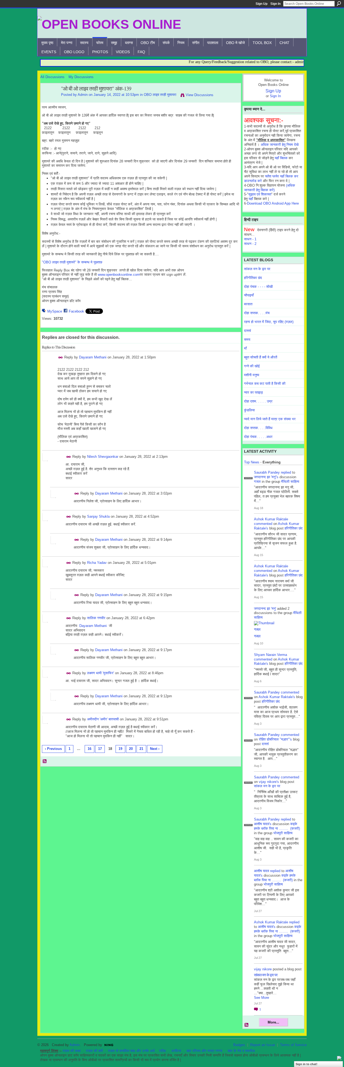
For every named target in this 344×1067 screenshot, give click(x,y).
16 (89, 749)
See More (261, 998)
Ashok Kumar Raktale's (277, 697)
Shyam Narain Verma (270, 655)
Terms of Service (293, 1045)
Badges (239, 1045)
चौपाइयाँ (249, 295)
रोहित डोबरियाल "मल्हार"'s (275, 739)
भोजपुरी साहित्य (282, 833)
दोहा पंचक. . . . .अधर (258, 437)
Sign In (275, 4)
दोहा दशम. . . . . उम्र (258, 401)
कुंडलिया (249, 410)
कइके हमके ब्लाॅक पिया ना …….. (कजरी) (277, 826)
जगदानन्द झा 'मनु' (265, 609)
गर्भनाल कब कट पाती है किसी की (264, 384)
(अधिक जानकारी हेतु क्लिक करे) (269, 187)
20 (131, 749)
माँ (245, 348)
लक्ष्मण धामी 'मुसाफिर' (100, 673)
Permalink (60, 357)
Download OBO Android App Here (273, 203)
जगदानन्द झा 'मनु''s (266, 477)
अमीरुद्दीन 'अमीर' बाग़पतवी (103, 719)
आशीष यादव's (262, 824)
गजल (257, 482)
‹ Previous (53, 749)
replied (286, 472)
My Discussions (81, 77)
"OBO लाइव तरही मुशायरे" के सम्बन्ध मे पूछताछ (72, 262)
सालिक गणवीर (96, 618)
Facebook (76, 311)
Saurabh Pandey (267, 472)
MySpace (54, 311)
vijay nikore (263, 969)
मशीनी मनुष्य (251, 375)
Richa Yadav (97, 563)
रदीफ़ (162, 1051)
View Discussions (199, 95)
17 (100, 749)
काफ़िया (176, 1051)
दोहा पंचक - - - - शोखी (258, 287)
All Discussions (52, 77)
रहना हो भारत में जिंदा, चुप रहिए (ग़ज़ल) (268, 322)
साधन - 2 (250, 244)
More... (273, 1022)
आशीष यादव (261, 871)
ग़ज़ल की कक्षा (72, 1051)
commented (263, 524)
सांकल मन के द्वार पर (257, 269)
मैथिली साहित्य (290, 482)
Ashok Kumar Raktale (271, 519)
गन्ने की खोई (252, 366)
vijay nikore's (269, 782)
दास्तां (247, 331)
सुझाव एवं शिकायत (259, 194)
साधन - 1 (250, 239)
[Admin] (49, 100)
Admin (83, 95)
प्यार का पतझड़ (253, 392)
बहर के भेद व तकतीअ (241, 1051)
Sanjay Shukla (98, 516)
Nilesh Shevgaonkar (102, 457)
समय (247, 339)
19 (120, 749)
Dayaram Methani (92, 357)
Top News (251, 462)
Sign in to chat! (306, 1064)
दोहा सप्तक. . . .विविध (258, 428)
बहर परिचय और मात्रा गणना (204, 1051)
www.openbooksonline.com (119, 275)
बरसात (248, 304)
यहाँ (251, 199)
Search (339, 3)
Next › (154, 749)
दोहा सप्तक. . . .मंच (257, 313)
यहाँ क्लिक (281, 158)
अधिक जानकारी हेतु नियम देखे (280, 145)
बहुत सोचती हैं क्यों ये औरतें (260, 357)
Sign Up (261, 4)
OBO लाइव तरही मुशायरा (160, 95)
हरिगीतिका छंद (253, 278)
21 (141, 749)
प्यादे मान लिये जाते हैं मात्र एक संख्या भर (270, 419)
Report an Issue (262, 1045)
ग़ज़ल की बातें (94, 1051)
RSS (44, 761)
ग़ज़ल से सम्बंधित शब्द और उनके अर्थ (131, 1051)
